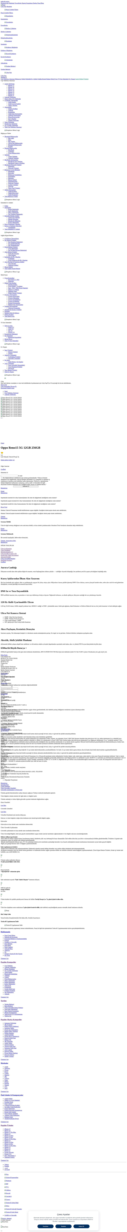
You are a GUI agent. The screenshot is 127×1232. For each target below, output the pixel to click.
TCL (5, 1087)
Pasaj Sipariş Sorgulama (11, 1011)
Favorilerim (18, 3)
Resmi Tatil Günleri (10, 1112)
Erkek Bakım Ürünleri (11, 247)
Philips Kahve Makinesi (11, 1026)
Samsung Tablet (9, 1028)
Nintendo (11, 281)
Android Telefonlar (10, 97)
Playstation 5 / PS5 (13, 280)
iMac (9, 140)
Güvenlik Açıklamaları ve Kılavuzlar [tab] (11, 790)
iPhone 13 (11, 92)
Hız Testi (7, 955)
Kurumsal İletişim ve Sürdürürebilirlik (15, 939)
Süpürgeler (7, 207)
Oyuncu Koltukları (13, 301)
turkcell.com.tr (5, 1)
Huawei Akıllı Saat (10, 1038)
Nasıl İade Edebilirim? (11, 1009)
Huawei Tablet (8, 1051)
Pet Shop (7, 360)
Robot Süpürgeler (13, 209)
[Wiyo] (63, 1206)
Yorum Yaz (4, 683)
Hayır (2, 507)
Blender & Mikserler (14, 221)
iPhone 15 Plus (8, 1135)
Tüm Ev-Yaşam (9, 372)
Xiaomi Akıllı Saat (9, 1046)
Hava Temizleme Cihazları (12, 224)
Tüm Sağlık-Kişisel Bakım (12, 268)
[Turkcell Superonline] (63, 1177)
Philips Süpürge (9, 1033)
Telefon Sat (7, 1016)
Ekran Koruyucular (14, 117)
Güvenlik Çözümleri (14, 358)
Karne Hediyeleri (9, 1108)
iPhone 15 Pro (8, 1137)
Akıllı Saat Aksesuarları (15, 114)
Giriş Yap (3, 6)
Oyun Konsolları (9, 278)
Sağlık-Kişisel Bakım (44, 79)
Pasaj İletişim (8, 944)
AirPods (10, 110)
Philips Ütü (7, 1040)
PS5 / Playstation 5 (10, 1155)
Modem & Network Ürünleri (12, 165)
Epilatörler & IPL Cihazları (12, 257)
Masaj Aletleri (8, 267)
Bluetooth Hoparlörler (14, 337)
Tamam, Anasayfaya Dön (8, 541)
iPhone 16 (11, 87)
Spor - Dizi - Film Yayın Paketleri (18, 288)
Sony (6, 1088)
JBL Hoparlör (8, 1041)
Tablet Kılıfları (12, 191)
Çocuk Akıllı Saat (9, 989)
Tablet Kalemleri (13, 195)
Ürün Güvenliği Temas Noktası (13, 1007)
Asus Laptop (8, 1050)
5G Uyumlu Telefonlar (11, 125)
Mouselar (11, 178)
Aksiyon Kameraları (14, 308)
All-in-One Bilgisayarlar (15, 143)
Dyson (6, 1070)
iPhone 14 (11, 90)
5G (5, 952)
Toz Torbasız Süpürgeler (15, 214)
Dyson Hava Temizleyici (11, 1036)
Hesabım (9, 6)
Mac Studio (11, 141)
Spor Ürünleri (8, 350)
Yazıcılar (10, 186)
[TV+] (63, 1187)
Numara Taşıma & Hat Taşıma (13, 954)
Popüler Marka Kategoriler (11, 1020)
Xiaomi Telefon (9, 1045)
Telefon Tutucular (13, 120)
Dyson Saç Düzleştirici (11, 1030)
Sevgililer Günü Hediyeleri (12, 1107)
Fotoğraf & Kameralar (10, 306)
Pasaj (6, 391)
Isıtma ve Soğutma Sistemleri (12, 226)
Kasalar (10, 146)
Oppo (2, 443)
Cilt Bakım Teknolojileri (11, 238)
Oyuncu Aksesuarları (10, 294)
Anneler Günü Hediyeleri (11, 1115)
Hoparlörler (11, 176)
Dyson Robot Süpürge (11, 1053)
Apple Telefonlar (9, 84)
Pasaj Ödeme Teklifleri (11, 1113)
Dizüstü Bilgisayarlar (10, 148)
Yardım (35, 3)
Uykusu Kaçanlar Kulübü (12, 1105)
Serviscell (11, 368)
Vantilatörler (11, 227)
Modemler (11, 166)
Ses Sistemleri (8, 336)
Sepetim (4, 77)
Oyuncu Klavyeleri (13, 296)
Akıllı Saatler (12, 102)
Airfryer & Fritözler (14, 217)
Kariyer (6, 940)
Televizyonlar (8, 326)
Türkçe (6, 1164)
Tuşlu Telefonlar (9, 122)
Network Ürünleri (13, 168)
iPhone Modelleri (9, 969)
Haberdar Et (26, 486)
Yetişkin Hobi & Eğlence (11, 313)
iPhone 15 (11, 89)
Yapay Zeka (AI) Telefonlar (12, 99)
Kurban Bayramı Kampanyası (13, 1110)
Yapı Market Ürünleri (10, 370)
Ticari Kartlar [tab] (5, 730)
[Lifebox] (63, 1190)
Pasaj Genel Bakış (9, 935)
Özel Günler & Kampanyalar (12, 1095)
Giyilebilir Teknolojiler (11, 100)
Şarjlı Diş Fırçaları (13, 253)
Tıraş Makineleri (13, 248)
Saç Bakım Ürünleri (10, 240)
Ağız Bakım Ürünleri (10, 252)
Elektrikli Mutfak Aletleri (11, 216)
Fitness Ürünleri (13, 352)
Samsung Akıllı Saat (10, 1048)
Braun (6, 1072)
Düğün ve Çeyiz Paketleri (12, 1100)
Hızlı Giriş (4, 385)
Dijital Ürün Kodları (10, 283)
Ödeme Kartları (9, 314)
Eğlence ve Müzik (13, 289)
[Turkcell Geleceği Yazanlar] (63, 1209)
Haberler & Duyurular (10, 937)
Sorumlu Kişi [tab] (5, 785)
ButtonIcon (4, 488)
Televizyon (7, 985)
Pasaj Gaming (8, 947)
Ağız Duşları (12, 255)
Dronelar (7, 311)
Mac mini (11, 138)
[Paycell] (63, 1193)
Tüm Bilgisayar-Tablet (11, 196)
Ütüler (6, 206)
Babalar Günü (8, 1117)
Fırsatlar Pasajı (8, 1102)
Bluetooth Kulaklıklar (10, 974)
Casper (6, 1073)
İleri (4, 469)
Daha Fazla (4, 655)
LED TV (11, 329)
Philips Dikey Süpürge (11, 1031)
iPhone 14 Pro (8, 1144)
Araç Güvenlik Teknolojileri (16, 365)
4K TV (10, 331)
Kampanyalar (5, 3)
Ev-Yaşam (72, 79)
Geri (2, 469)
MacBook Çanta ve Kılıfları (16, 163)
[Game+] (63, 1199)
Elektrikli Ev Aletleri (31, 79)
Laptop (6, 977)
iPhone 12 (11, 94)
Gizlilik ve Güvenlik (10, 942)
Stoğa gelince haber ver (8, 460)
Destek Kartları (12, 285)
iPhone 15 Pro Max (10, 1139)
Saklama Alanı (12, 291)
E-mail (20, 476)
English (6, 1166)
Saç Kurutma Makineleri (15, 242)
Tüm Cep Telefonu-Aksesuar (13, 127)
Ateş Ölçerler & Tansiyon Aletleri (14, 262)
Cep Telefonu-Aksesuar (8, 79)
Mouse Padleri (12, 180)
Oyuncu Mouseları (13, 298)
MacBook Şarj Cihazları (15, 161)
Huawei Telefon (9, 1055)
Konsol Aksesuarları (14, 303)
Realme (6, 1083)
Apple (6, 1067)
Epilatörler (11, 258)
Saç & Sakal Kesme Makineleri (17, 250)
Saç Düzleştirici (9, 992)
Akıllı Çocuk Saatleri (14, 104)
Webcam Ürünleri (13, 183)
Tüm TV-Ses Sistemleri (11, 341)
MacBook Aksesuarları (11, 160)
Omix (6, 1080)
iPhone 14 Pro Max (10, 1145)
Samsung (7, 1068)
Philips (6, 1082)
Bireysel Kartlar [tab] (5, 729)
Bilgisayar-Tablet (20, 79)
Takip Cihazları (12, 105)
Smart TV (11, 327)
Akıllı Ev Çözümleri (10, 355)
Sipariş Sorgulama (27, 3)
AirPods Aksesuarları (14, 115)
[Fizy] (63, 1174)
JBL (5, 1077)
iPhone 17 (11, 85)
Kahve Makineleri (13, 222)
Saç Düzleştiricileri (13, 245)
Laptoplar (11, 151)
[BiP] (63, 1184)
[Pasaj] (3, 5)
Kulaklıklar (11, 112)
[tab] (6, 548)
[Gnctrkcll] (63, 1196)
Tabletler (7, 155)
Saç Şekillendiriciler (14, 243)
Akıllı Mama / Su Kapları (15, 362)
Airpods (6, 994)
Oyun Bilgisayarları (14, 153)
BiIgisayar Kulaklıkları (15, 175)
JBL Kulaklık (8, 1025)
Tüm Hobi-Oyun (9, 316)
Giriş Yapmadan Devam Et (8, 386)
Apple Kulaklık (9, 1035)
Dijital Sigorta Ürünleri (15, 293)
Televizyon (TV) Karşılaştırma (13, 1014)
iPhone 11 (11, 95)
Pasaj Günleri (8, 1103)
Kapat (2, 491)
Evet (5, 507)
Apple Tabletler (12, 156)
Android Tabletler (13, 158)
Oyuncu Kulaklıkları (14, 299)
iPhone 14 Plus (8, 1142)
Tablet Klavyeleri (13, 193)
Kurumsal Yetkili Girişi (7, 388)
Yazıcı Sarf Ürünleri (14, 188)
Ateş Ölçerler (12, 263)
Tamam (3, 516)
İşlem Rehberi (8, 1006)
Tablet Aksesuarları (10, 190)
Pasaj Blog (40, 3)
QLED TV (11, 332)
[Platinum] (63, 1181)
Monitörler (11, 171)
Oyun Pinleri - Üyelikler (15, 286)
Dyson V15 (7, 1154)
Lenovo (6, 1078)
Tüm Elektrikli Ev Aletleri (12, 229)
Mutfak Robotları (13, 219)
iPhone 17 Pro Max (10, 1132)
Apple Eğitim (8, 1098)
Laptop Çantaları (13, 185)
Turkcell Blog (8, 949)
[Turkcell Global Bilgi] (63, 1203)
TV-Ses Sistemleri (63, 79)
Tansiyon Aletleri (13, 265)
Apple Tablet (8, 1043)
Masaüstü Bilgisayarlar (11, 136)
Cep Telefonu (8, 965)
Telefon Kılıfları (13, 109)
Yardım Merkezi (9, 1004)
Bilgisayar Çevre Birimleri (12, 170)
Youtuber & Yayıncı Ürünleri (12, 309)
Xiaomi (6, 1085)
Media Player (8, 339)
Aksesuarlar (7, 107)
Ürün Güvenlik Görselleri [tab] (8, 788)
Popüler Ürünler (7, 1125)
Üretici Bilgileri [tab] (5, 786)
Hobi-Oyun (54, 79)
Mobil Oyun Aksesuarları (15, 304)
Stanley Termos (9, 1056)
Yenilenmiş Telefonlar (10, 124)
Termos (10, 353)
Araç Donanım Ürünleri (15, 367)
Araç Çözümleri (9, 363)
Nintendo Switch (9, 1157)
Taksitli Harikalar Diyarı (11, 1118)
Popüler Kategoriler (8, 962)
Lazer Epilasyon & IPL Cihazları (17, 260)
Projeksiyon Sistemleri (11, 334)
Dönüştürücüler (12, 181)
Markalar (11, 3)
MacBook (11, 150)
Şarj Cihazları (12, 119)
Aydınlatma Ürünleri (14, 357)
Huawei (6, 1075)
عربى (6, 1168)
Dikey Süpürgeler (13, 212)
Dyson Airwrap (9, 1152)
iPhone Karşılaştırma (10, 1012)
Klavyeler (11, 173)
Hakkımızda (5, 932)
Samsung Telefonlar (10, 1023)
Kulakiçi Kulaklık (9, 990)
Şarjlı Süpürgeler (13, 211)
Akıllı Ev (7, 950)
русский (7, 1169)
